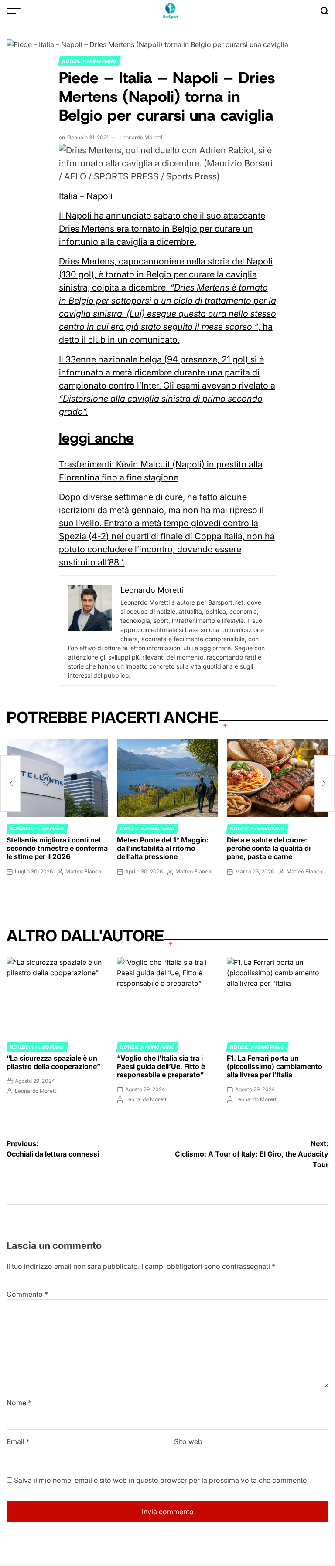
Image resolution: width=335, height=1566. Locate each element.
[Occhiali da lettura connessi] (10, 783)
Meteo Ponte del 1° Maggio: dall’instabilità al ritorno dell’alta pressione (163, 848)
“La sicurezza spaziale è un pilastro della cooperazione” (53, 1062)
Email (18, 1441)
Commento (27, 1294)
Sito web (188, 1441)
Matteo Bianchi (84, 871)
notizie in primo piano (89, 61)
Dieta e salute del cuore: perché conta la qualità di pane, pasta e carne (269, 848)
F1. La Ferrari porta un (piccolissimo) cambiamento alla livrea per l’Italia (274, 1066)
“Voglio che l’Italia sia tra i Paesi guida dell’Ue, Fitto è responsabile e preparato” (161, 1066)
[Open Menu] (14, 11)
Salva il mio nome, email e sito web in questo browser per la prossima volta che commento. (161, 1480)
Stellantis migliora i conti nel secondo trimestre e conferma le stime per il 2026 (57, 848)
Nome (19, 1402)
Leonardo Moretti (141, 137)
